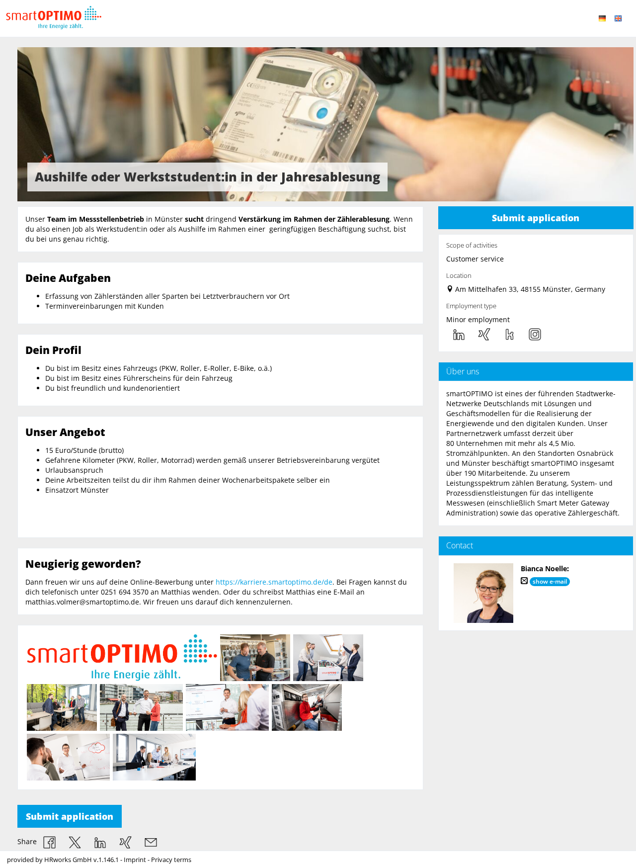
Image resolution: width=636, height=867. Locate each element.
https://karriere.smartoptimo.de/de (274, 582)
